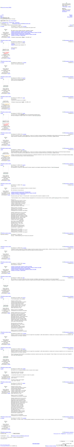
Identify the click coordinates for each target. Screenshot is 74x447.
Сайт (2, 14)
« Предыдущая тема (56, 433)
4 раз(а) (8, 93)
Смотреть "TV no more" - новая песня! (18, 35)
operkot (2, 383)
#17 (72, 348)
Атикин (24, 184)
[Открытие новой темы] (26, 23)
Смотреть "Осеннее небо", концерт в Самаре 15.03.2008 (21, 31)
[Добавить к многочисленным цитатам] (63, 40)
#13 (72, 263)
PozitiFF (2, 368)
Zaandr (2, 41)
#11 (72, 234)
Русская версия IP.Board (4, 445)
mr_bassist (2, 26)
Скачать (12, 44)
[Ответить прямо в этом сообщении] (68, 40)
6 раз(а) (8, 108)
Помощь (70, 14)
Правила (2, 16)
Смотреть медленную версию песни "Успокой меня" (21, 33)
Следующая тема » (69, 433)
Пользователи (69, 16)
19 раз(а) (8, 58)
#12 (72, 247)
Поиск (71, 15)
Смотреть (13, 43)
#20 (72, 418)
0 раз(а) (8, 37)
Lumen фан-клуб (5, 22)
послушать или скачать (66, 11)
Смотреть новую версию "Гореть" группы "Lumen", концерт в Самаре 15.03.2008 (26, 32)
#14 (72, 277)
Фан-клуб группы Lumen (5, 444)
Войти (69, 6)
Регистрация (65, 6)
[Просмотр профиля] (5, 47)
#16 (72, 333)
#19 (72, 383)
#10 (72, 184)
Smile (1, 277)
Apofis (2, 97)
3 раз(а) (8, 393)
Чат (1, 15)
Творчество (17, 22)
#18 (72, 368)
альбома (63, 10)
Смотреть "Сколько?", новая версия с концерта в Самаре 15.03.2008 (23, 34)
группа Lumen (11, 22)
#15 (72, 297)
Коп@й (2, 78)
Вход (10, 20)
